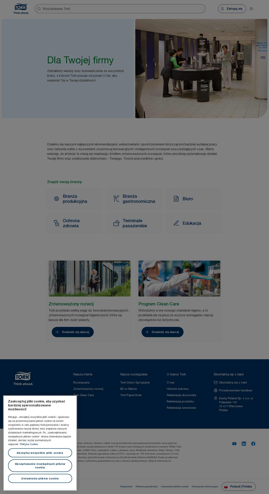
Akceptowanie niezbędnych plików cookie (40, 465)
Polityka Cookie (29, 444)
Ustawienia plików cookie (40, 478)
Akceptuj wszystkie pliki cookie (40, 452)
